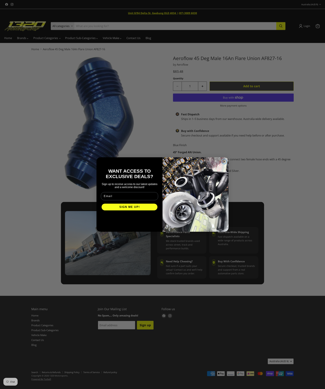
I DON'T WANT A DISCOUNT (129, 217)
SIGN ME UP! (129, 206)
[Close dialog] (224, 161)
